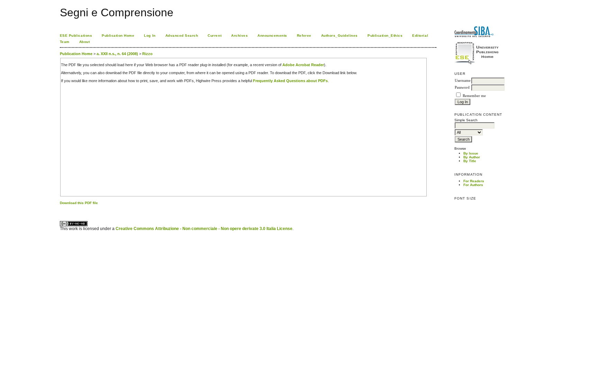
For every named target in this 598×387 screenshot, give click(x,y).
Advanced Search (181, 35)
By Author (471, 157)
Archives (239, 35)
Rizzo (147, 54)
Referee (304, 35)
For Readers (473, 181)
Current (214, 35)
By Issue (470, 153)
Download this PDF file (79, 203)
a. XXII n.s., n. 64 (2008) (117, 54)
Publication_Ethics (385, 35)
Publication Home (118, 35)
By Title (469, 161)
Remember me (474, 96)
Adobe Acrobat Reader (303, 65)
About (84, 42)
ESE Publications (76, 35)
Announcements (272, 35)
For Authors (473, 185)
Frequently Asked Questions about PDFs (290, 81)
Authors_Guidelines (339, 35)
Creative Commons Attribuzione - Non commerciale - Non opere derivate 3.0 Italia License (204, 228)
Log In (149, 35)
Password (462, 87)
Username (463, 80)
